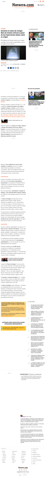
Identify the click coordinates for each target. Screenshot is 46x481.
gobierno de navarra (14, 70)
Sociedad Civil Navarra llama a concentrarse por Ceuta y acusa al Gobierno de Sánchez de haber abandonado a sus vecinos (38, 358)
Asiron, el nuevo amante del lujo (15, 120)
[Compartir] (8, 67)
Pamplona (4, 459)
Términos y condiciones (35, 374)
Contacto (34, 450)
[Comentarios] (18, 67)
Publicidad (35, 452)
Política (4, 452)
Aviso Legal (35, 458)
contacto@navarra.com (7, 316)
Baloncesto (14, 460)
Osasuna (13, 456)
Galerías (23, 461)
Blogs (13, 452)
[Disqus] (32, 397)
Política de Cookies (36, 454)
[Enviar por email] (16, 67)
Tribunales (4, 455)
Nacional (22, 456)
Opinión (3, 460)
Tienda (34, 463)
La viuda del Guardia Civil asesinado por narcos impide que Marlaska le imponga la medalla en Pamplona (16, 259)
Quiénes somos (35, 448)
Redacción (3, 62)
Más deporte (24, 454)
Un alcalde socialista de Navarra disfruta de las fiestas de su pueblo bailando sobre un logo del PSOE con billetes (36, 44)
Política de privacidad (37, 456)
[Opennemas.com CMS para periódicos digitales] (23, 473)
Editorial (4, 462)
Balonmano (24, 451)
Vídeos (23, 462)
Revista (22, 457)
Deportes (13, 457)
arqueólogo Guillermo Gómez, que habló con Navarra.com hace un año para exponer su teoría (13, 115)
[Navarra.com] (23, 5)
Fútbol (13, 459)
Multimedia (23, 459)
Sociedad (4, 457)
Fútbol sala (24, 452)
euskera (4, 70)
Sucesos (4, 454)
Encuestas (14, 454)
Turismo (34, 461)
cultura (8, 70)
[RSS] (26, 470)
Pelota (13, 462)
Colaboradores (14, 451)
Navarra (3, 451)
